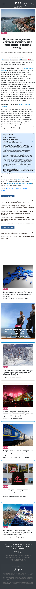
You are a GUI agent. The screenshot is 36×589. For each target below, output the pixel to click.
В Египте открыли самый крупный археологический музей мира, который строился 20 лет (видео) (17, 219)
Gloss (7, 177)
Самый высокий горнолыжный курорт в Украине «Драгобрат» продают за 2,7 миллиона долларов (17, 213)
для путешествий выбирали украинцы (19, 183)
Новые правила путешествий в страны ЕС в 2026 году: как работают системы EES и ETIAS (17, 201)
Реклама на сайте (12, 555)
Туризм (4, 33)
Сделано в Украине (18, 549)
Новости (8, 544)
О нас (21, 555)
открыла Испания (22, 179)
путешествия (9, 188)
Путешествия (20, 546)
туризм (24, 188)
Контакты (27, 555)
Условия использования (14, 558)
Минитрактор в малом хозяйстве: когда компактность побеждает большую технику (17, 232)
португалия (5, 190)
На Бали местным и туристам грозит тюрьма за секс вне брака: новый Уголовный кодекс (17, 206)
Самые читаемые (7, 227)
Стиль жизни (19, 544)
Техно (28, 546)
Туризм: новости (7, 196)
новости (18, 188)
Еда (13, 544)
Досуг (13, 546)
